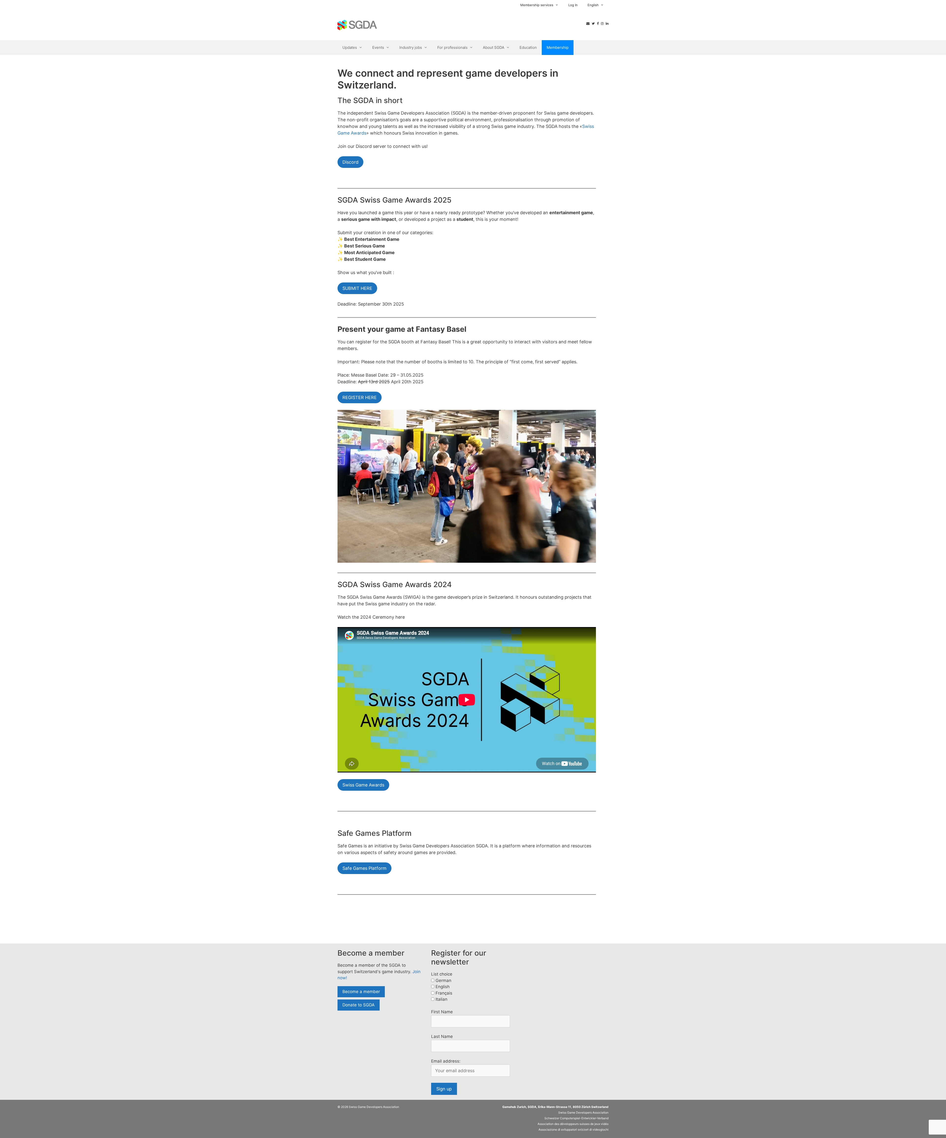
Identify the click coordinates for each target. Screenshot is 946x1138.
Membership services (536, 5)
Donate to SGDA (358, 1004)
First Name (442, 1011)
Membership (558, 47)
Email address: (445, 1061)
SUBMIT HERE (357, 288)
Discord (350, 162)
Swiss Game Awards (363, 785)
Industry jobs (410, 47)
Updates (349, 47)
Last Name (442, 1036)
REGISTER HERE (359, 397)
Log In (573, 5)
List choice (441, 974)
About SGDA (493, 47)
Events (378, 47)
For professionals (452, 47)
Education (528, 47)
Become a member (361, 991)
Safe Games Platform (364, 868)
